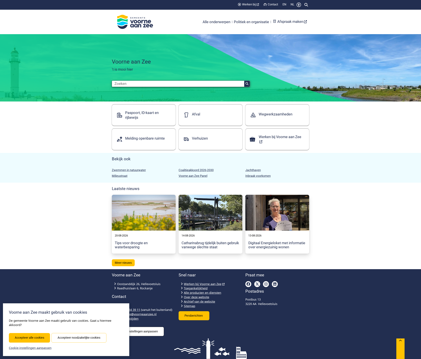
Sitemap (189, 306)
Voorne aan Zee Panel (193, 176)
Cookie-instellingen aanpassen (30, 348)
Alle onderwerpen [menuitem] (216, 22)
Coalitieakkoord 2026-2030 (196, 170)
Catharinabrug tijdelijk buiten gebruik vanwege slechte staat (210, 245)
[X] (257, 284)
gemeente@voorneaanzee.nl (137, 314)
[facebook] (248, 284)
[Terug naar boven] (400, 348)
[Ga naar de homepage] (136, 22)
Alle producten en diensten (202, 293)
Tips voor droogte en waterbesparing (131, 245)
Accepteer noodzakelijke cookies (79, 337)
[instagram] (266, 284)
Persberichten (194, 315)
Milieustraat (119, 176)
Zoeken (247, 84)
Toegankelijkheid (196, 288)
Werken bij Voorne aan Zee (202, 284)
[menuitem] (290, 22)
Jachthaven (253, 170)
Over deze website (196, 297)
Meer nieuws (123, 262)
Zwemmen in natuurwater (129, 170)
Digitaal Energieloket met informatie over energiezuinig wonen (276, 245)
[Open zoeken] (306, 5)
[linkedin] (275, 284)
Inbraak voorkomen (258, 176)
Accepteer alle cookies (29, 337)
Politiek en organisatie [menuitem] (251, 22)
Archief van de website (199, 301)
